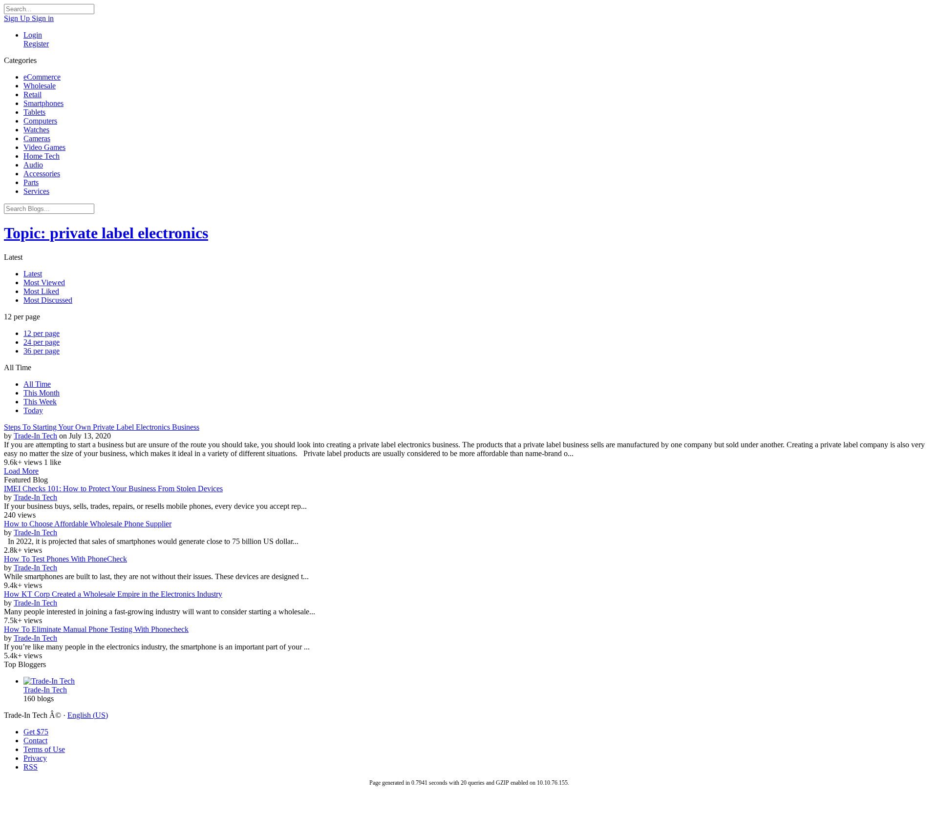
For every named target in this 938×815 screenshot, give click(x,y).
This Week (40, 401)
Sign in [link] (43, 18)
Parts (31, 182)
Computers (40, 121)
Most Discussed (47, 300)
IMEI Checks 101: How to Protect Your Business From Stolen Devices (113, 488)
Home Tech (41, 156)
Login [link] (32, 35)
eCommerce (42, 77)
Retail (32, 94)
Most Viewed (44, 282)
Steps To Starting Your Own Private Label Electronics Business (101, 427)
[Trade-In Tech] (478, 681)
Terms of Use (44, 749)
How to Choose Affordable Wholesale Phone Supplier (87, 524)
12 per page (41, 333)
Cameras (36, 138)
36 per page (41, 351)
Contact (35, 740)
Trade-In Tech (35, 436)
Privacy (35, 758)
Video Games (44, 147)
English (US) (87, 715)
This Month (41, 393)
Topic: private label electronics (106, 233)
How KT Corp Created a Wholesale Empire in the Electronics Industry (113, 594)
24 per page (41, 342)
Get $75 (35, 732)
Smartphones (43, 103)
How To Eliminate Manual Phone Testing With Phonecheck (96, 629)
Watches (36, 129)
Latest (32, 274)
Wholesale (39, 86)
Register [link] (36, 44)
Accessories (41, 173)
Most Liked (41, 291)
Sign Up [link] (18, 18)
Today (33, 410)
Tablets (34, 112)
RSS (30, 767)
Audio (33, 165)
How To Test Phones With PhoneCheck (65, 559)
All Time (37, 384)
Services (36, 191)
